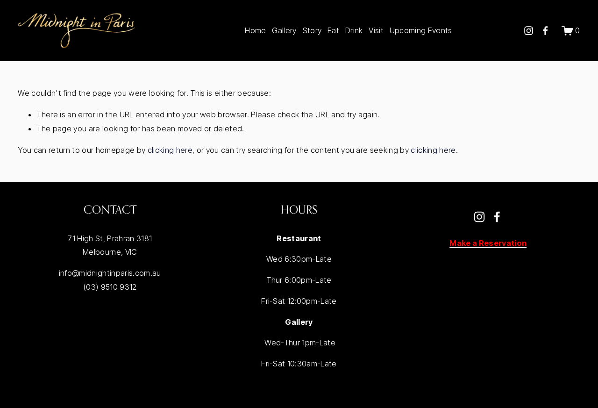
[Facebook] (545, 30)
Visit (376, 30)
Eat (333, 30)
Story (312, 30)
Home (255, 30)
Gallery (284, 30)
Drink (354, 30)
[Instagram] (528, 30)
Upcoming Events (421, 30)
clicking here (170, 150)
